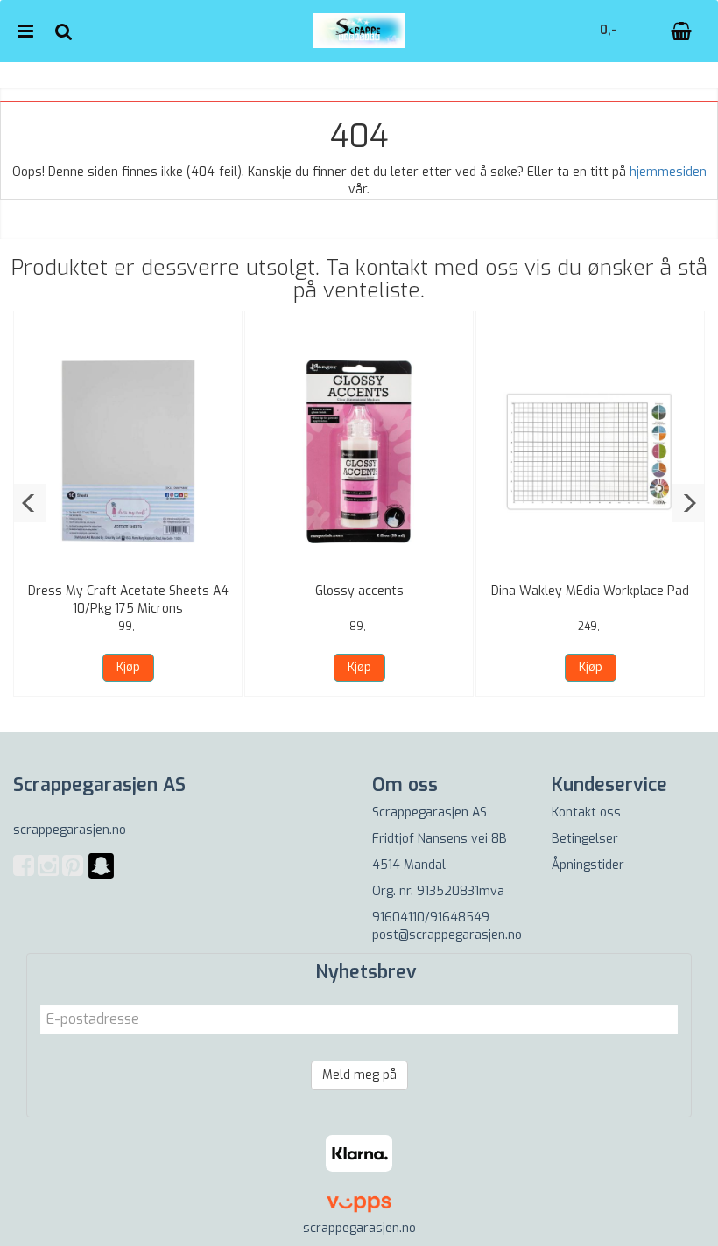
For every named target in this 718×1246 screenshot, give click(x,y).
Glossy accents (359, 591)
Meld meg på (359, 1075)
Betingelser (585, 838)
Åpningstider (588, 865)
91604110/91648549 (430, 917)
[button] (29, 503)
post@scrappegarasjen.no (447, 935)
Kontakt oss (586, 812)
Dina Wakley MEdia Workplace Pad (590, 591)
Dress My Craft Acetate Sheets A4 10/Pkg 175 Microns (128, 600)
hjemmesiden (668, 172)
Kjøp (128, 667)
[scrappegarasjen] (101, 876)
